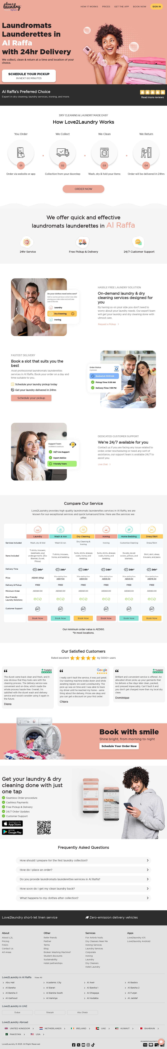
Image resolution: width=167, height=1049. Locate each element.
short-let (30, 917)
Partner (47, 941)
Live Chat (103, 464)
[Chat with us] (161, 1042)
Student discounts (53, 956)
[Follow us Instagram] (88, 1046)
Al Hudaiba (92, 998)
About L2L (7, 937)
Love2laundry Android (138, 941)
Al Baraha (10, 987)
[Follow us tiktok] (93, 1046)
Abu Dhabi (82, 1012)
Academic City (53, 982)
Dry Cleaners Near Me (96, 941)
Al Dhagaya (93, 993)
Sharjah (50, 1012)
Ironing (89, 956)
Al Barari (50, 987)
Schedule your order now (119, 746)
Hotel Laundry (92, 967)
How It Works (89, 6)
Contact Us (7, 948)
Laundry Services (94, 948)
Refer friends (50, 937)
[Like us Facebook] (73, 1046)
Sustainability (50, 959)
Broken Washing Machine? (57, 952)
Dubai (17, 1012)
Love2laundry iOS (136, 937)
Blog (46, 948)
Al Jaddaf (133, 998)
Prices (106, 6)
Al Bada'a (133, 982)
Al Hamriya (51, 998)
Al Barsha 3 (11, 993)
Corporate (90, 952)
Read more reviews (152, 97)
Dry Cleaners (92, 963)
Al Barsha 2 (133, 987)
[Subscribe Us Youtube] (83, 1046)
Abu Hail (9, 982)
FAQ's (5, 945)
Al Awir (90, 982)
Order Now (83, 189)
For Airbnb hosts (94, 937)
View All (38, 977)
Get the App (121, 6)
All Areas (6, 952)
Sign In (157, 6)
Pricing (5, 941)
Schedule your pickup (28, 75)
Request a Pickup (107, 324)
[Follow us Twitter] (78, 1046)
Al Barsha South (54, 993)
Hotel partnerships (53, 963)
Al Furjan (132, 993)
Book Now (139, 6)
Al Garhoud (11, 998)
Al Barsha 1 (92, 987)
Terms (47, 945)
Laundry (89, 959)
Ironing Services (93, 945)
